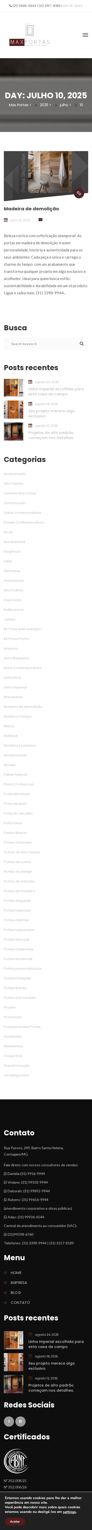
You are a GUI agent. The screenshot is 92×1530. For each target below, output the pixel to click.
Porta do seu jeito (18, 813)
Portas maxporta (18, 949)
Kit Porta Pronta (16, 638)
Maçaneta (13, 697)
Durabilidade (15, 541)
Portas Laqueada (19, 929)
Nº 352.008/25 (15, 1480)
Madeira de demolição (31, 208)
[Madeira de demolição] (79, 193)
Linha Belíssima (16, 658)
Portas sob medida (20, 997)
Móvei (10, 764)
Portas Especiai (17, 910)
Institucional (14, 609)
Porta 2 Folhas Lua (18, 784)
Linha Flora (12, 677)
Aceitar (15, 1522)
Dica (8, 532)
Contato (20, 1302)
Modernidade (15, 755)
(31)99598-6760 (20, 1234)
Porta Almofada (17, 794)
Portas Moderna (18, 958)
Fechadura (14, 580)
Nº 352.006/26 (15, 1487)
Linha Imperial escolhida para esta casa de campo (56, 391)
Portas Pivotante (17, 978)
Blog (16, 1292)
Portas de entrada (19, 881)
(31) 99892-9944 (36, 1191)
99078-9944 (73, 6)
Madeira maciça (17, 716)
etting (69, 1512)
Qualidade (13, 1036)
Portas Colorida (18, 842)
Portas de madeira (19, 891)
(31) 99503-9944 (34, 1182)
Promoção (13, 1017)
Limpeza (11, 648)
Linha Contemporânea (22, 667)
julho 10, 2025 (20, 220)
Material (10, 735)
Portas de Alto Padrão (22, 852)
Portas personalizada (23, 968)
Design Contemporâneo (24, 522)
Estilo (8, 561)
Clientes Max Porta (20, 493)
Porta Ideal (13, 823)
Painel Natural (15, 774)
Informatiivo (14, 590)
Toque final (13, 1055)
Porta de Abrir (15, 803)
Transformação (17, 1065)
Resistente (13, 1046)
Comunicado (15, 503)
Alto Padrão (14, 483)
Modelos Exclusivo (20, 745)
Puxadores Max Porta (22, 1026)
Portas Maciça (16, 939)
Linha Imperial (15, 687)
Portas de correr (17, 861)
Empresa (19, 1282)
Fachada (12, 570)
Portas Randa (15, 988)
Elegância (12, 551)
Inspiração (13, 600)
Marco (9, 726)
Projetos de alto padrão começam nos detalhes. (51, 435)
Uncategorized (16, 1075)
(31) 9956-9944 (32, 1173)
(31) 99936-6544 (31, 1217)
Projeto (10, 1007)
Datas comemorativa (22, 512)
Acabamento (15, 473)
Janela (9, 619)
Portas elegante (17, 900)
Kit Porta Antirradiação (22, 629)
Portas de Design (18, 871)
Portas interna (16, 920)
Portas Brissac (15, 832)
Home (16, 1272)
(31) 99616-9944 (35, 1199)
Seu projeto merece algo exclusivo (51, 413)
